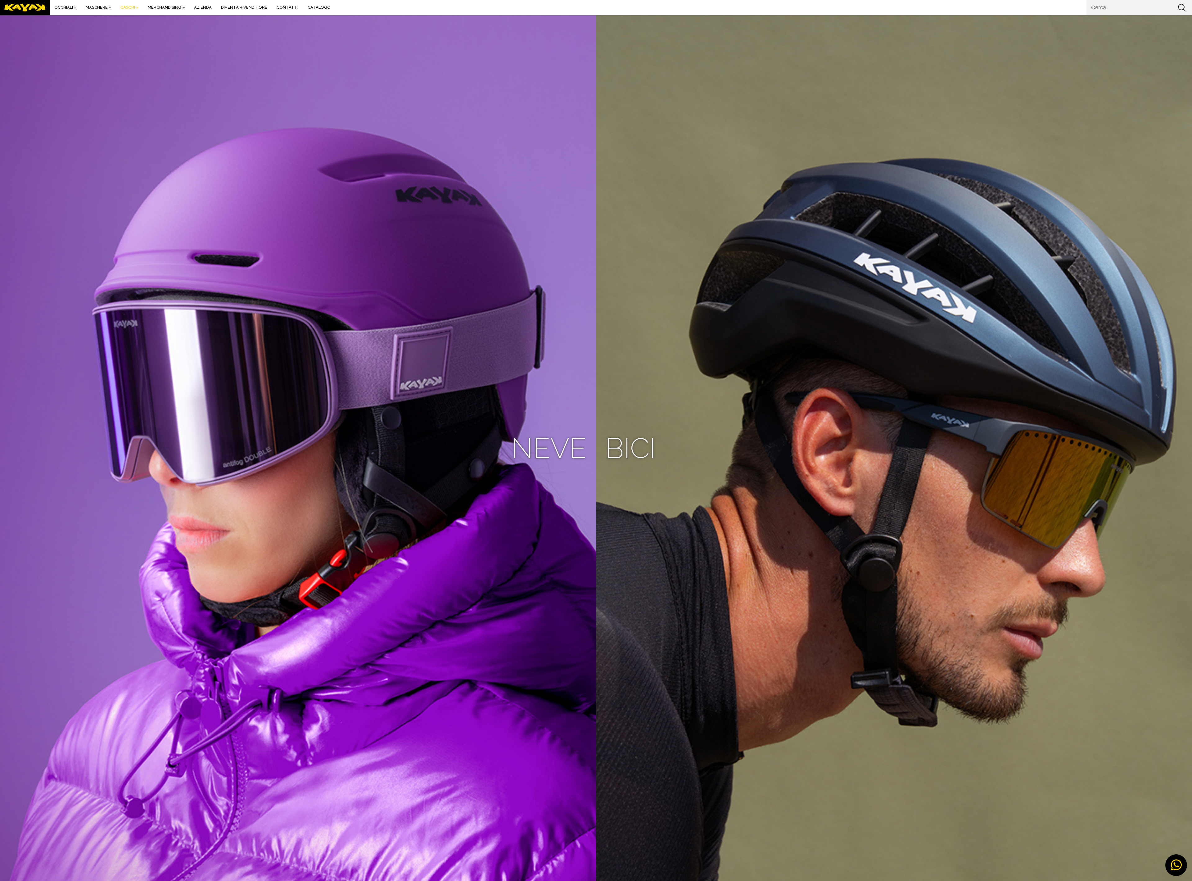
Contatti (287, 7)
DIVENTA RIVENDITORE (244, 7)
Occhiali (65, 7)
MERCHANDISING (166, 7)
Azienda (203, 7)
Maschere (98, 7)
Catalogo (319, 7)
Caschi (129, 7)
